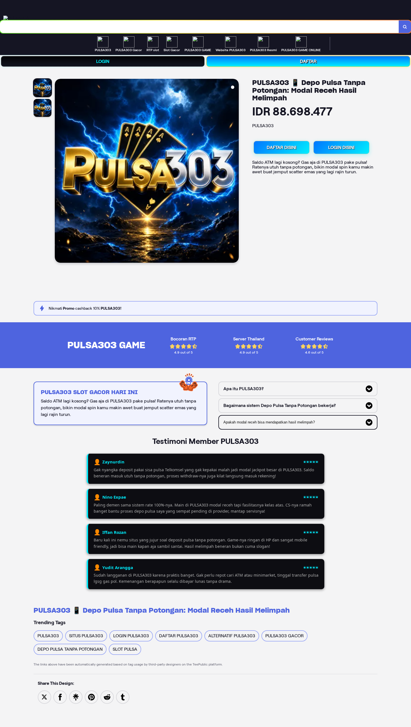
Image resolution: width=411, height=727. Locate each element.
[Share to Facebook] (60, 696)
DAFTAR (308, 61)
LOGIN (102, 61)
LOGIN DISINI (341, 147)
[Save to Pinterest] (91, 696)
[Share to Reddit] (107, 696)
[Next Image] (234, 171)
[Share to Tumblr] (122, 696)
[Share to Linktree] (75, 696)
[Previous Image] (59, 171)
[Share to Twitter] (44, 696)
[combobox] (199, 26)
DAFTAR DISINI (281, 147)
